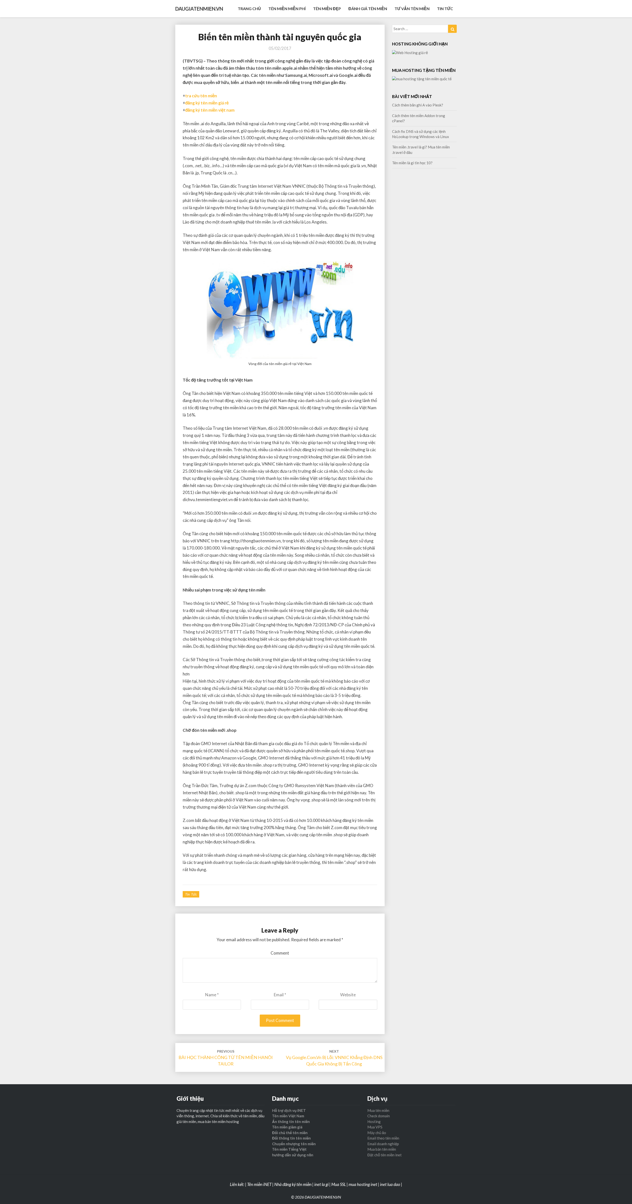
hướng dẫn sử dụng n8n (292, 1155)
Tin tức (191, 894)
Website (348, 994)
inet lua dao (390, 1184)
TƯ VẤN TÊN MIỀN (412, 8)
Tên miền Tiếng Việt (289, 1149)
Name (212, 994)
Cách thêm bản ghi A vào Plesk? (417, 105)
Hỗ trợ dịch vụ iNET (289, 1110)
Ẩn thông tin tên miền (291, 1121)
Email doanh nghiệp (383, 1144)
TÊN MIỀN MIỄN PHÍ (287, 8)
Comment (280, 953)
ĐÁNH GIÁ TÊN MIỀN (367, 8)
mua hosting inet (363, 1184)
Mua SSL (338, 1184)
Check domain (378, 1116)
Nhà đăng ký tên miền (293, 1184)
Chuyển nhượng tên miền (294, 1144)
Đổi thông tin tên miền (291, 1138)
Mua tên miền (378, 1110)
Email (280, 994)
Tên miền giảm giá (287, 1127)
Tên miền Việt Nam (288, 1116)
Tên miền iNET (259, 1184)
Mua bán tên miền (381, 1149)
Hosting (374, 1121)
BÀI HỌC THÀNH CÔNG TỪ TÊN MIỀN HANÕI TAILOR (225, 1057)
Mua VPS (374, 1127)
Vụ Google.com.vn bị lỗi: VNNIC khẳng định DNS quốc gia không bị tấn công (334, 1057)
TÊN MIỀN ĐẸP (327, 8)
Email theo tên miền (383, 1138)
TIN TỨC (445, 8)
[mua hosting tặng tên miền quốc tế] (422, 80)
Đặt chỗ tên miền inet (384, 1155)
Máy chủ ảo (376, 1132)
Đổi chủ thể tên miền (290, 1132)
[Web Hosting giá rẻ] (410, 54)
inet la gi (321, 1184)
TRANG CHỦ (249, 8)
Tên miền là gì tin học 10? (412, 163)
